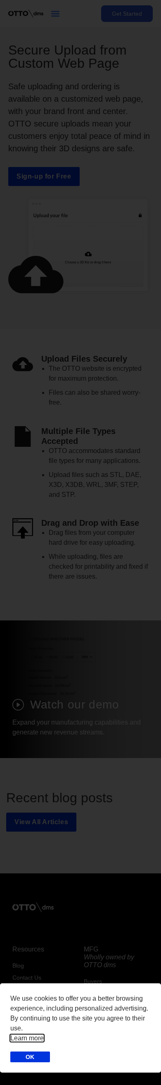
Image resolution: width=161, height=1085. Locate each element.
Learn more (27, 1038)
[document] (80, 542)
